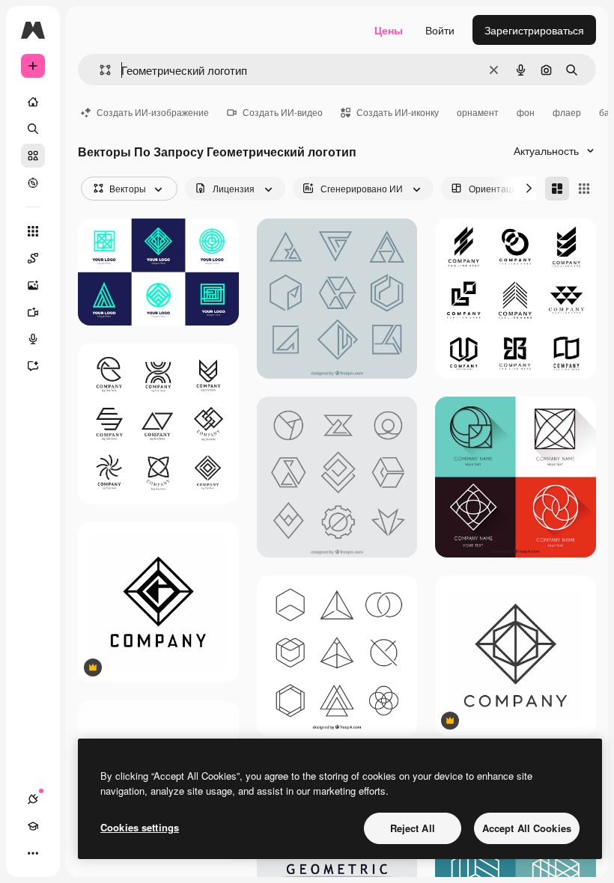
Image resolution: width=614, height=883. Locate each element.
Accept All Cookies (526, 828)
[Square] (584, 189)
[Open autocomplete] (99, 70)
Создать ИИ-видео (283, 112)
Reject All (412, 828)
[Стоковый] (33, 156)
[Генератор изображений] (33, 285)
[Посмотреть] (33, 183)
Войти (440, 29)
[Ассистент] (33, 366)
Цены (388, 29)
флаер (567, 112)
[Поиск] (33, 129)
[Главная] (33, 102)
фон (526, 112)
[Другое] (33, 853)
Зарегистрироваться (534, 29)
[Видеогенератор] (33, 312)
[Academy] (33, 826)
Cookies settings (139, 827)
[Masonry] (557, 189)
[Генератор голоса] (33, 339)
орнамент (478, 112)
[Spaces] (33, 258)
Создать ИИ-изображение (153, 112)
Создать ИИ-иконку (397, 112)
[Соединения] (33, 799)
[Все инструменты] (33, 231)
